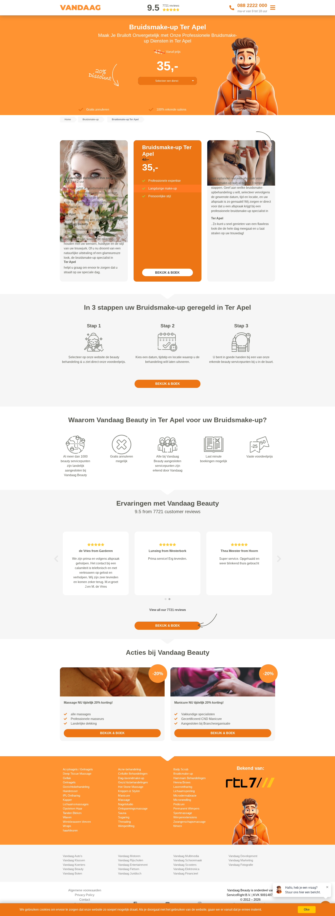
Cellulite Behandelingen (132, 773)
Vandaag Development (243, 856)
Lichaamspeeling (184, 791)
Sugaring (123, 817)
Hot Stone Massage (130, 786)
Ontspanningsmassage (133, 808)
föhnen (177, 826)
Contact (84, 899)
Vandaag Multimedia (186, 856)
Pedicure (179, 804)
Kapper (67, 799)
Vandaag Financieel (185, 873)
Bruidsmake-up (183, 773)
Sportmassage (182, 813)
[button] (56, 558)
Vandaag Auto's (72, 856)
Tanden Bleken (72, 813)
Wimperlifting (126, 826)
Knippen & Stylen (129, 791)
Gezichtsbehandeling (76, 786)
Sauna (122, 813)
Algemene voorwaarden (84, 890)
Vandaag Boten (72, 873)
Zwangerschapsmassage (189, 821)
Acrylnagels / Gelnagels (78, 769)
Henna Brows (182, 782)
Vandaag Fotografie (241, 864)
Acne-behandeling (129, 769)
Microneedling (182, 799)
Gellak (67, 778)
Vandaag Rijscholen (130, 860)
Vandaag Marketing (241, 860)
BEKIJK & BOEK (167, 272)
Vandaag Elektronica (186, 869)
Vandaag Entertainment (133, 864)
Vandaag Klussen (74, 860)
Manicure (124, 795)
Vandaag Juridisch (129, 873)
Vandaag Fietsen (128, 869)
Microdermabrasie (184, 795)
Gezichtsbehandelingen (133, 782)
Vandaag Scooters (185, 864)
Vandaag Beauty (73, 869)
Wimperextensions (185, 817)
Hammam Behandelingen (189, 778)
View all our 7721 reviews (167, 610)
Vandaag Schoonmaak (187, 860)
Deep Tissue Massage (77, 773)
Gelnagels (69, 782)
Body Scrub (180, 769)
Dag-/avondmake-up (131, 778)
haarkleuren (70, 830)
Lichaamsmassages (76, 804)
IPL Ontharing (71, 795)
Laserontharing (182, 786)
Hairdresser (70, 791)
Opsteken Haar (72, 808)
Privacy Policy (84, 895)
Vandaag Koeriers (74, 864)
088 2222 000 (252, 5)
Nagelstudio (125, 804)
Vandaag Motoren (129, 856)
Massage (124, 799)
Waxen (67, 817)
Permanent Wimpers (186, 808)
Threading (124, 821)
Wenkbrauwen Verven (77, 821)
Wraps (67, 826)
